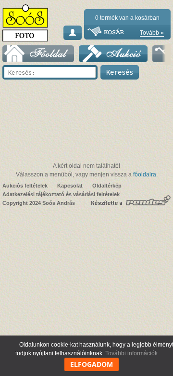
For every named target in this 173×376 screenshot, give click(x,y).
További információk (131, 353)
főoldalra (144, 174)
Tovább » (152, 32)
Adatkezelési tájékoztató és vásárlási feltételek (61, 194)
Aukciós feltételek (25, 185)
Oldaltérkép (107, 185)
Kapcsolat (70, 185)
